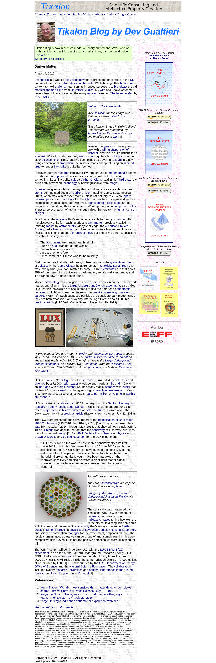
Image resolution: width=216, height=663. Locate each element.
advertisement (118, 357)
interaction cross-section (109, 390)
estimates (109, 269)
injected (129, 163)
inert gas (44, 387)
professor (106, 433)
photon (118, 486)
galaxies (43, 265)
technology (70, 183)
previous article (44, 302)
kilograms (68, 380)
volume (117, 393)
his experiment (71, 410)
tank (49, 380)
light (87, 199)
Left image (91, 363)
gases (106, 519)
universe (61, 219)
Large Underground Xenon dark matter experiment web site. (79, 601)
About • (100, 14)
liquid (82, 380)
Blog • (121, 14)
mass (49, 226)
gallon (66, 383)
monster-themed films (49, 90)
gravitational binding (123, 262)
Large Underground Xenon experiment (95, 285)
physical (62, 176)
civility (83, 353)
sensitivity (98, 430)
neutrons (66, 390)
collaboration (122, 566)
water (74, 383)
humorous (126, 83)
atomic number (66, 387)
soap (119, 353)
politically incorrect (96, 357)
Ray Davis (50, 410)
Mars (118, 159)
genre (108, 146)
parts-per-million (97, 393)
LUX (112, 353)
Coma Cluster (66, 265)
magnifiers (67, 199)
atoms (39, 192)
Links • (111, 14)
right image (94, 367)
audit (55, 245)
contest (68, 229)
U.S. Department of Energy (117, 563)
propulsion (66, 163)
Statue (91, 106)
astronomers (67, 226)
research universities (69, 569)
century (121, 219)
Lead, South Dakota (71, 406)
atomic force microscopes (104, 202)
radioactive (94, 519)
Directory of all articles (49, 58)
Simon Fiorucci (55, 529)
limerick (58, 229)
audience (61, 86)
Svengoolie (42, 79)
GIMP (116, 136)
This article (42, 55)
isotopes (110, 387)
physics (121, 433)
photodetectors (109, 483)
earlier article (81, 192)
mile (111, 383)
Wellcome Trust (121, 363)
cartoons (93, 119)
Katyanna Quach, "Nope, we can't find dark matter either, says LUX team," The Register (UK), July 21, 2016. (84, 596)
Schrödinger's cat (81, 232)
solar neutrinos (96, 410)
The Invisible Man (121, 93)
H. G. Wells (42, 96)
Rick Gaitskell (87, 433)
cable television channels (77, 83)
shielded (40, 383)
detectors (121, 380)
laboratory (66, 403)
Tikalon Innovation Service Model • (70, 14)
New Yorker (119, 116)
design (62, 433)
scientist (40, 156)
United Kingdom (60, 573)
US (132, 79)
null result (47, 430)
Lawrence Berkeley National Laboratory (110, 529)
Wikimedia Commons (121, 133)
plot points (119, 156)
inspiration (99, 113)
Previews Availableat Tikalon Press (159, 57)
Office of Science (46, 566)
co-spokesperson (74, 436)
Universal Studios (82, 90)
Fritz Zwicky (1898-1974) (113, 265)
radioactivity (81, 526)
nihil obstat (86, 156)
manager (73, 533)
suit (73, 179)
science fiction (51, 159)
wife (102, 90)
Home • (40, 14)
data (37, 426)
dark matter (95, 222)
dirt (120, 383)
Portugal (83, 573)
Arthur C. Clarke (92, 179)
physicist (75, 529)
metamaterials (117, 172)
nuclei (126, 387)
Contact (132, 14)
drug (37, 166)
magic (113, 183)
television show (74, 79)
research (63, 172)
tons (68, 556)
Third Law (123, 179)
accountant (53, 242)
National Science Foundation (88, 566)
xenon (90, 380)
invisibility (60, 166)
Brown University (45, 436)
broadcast (120, 86)
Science (40, 189)
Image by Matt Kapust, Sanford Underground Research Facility (108, 495)
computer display (125, 206)
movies (92, 93)
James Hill (94, 133)
